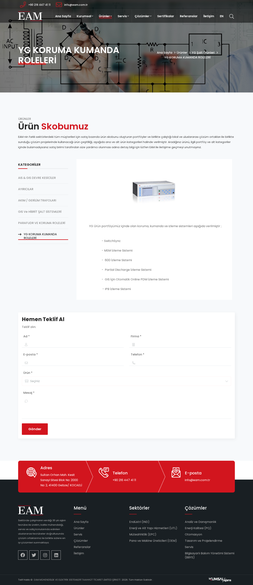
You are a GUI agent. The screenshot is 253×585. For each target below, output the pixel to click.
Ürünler (104, 16)
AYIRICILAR (25, 189)
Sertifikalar (165, 16)
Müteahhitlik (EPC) (142, 534)
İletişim (208, 16)
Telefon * (137, 354)
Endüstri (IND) (139, 522)
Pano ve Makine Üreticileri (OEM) (153, 541)
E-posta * (30, 354)
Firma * (136, 336)
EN (221, 16)
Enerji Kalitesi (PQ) (198, 528)
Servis (122, 16)
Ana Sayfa (63, 16)
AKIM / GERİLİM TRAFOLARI (37, 200)
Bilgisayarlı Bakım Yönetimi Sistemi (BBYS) (209, 555)
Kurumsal (84, 16)
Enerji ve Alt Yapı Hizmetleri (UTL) (153, 528)
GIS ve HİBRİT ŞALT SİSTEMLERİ (39, 212)
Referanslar (189, 16)
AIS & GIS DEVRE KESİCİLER (37, 178)
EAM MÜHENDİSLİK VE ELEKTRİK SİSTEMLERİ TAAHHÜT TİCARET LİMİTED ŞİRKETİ (77, 579)
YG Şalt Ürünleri (203, 52)
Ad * (26, 336)
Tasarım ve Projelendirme (203, 541)
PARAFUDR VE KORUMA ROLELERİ (41, 223)
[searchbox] (68, 381)
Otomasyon (193, 534)
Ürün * (27, 373)
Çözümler (142, 16)
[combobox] (126, 381)
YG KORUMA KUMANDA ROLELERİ (187, 57)
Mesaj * (28, 393)
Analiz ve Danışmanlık (200, 522)
